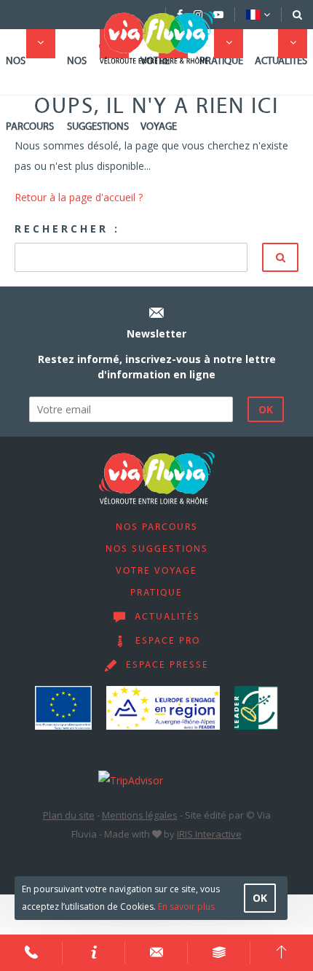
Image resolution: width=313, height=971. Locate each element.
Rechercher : (67, 228)
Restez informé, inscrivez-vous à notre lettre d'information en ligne (157, 366)
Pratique (221, 61)
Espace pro (167, 641)
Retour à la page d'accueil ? (79, 197)
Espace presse (167, 665)
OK (260, 898)
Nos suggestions (98, 94)
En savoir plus (186, 906)
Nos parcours (30, 94)
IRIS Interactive (209, 834)
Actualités (281, 61)
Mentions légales (140, 815)
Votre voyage (158, 94)
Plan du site (69, 815)
